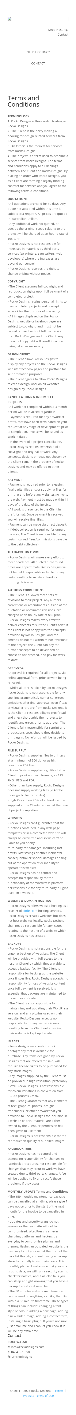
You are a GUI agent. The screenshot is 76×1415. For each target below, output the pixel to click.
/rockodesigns (22, 1357)
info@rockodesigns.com (28, 1347)
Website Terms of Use (38, 1396)
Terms (59, 1391)
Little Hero (30, 911)
